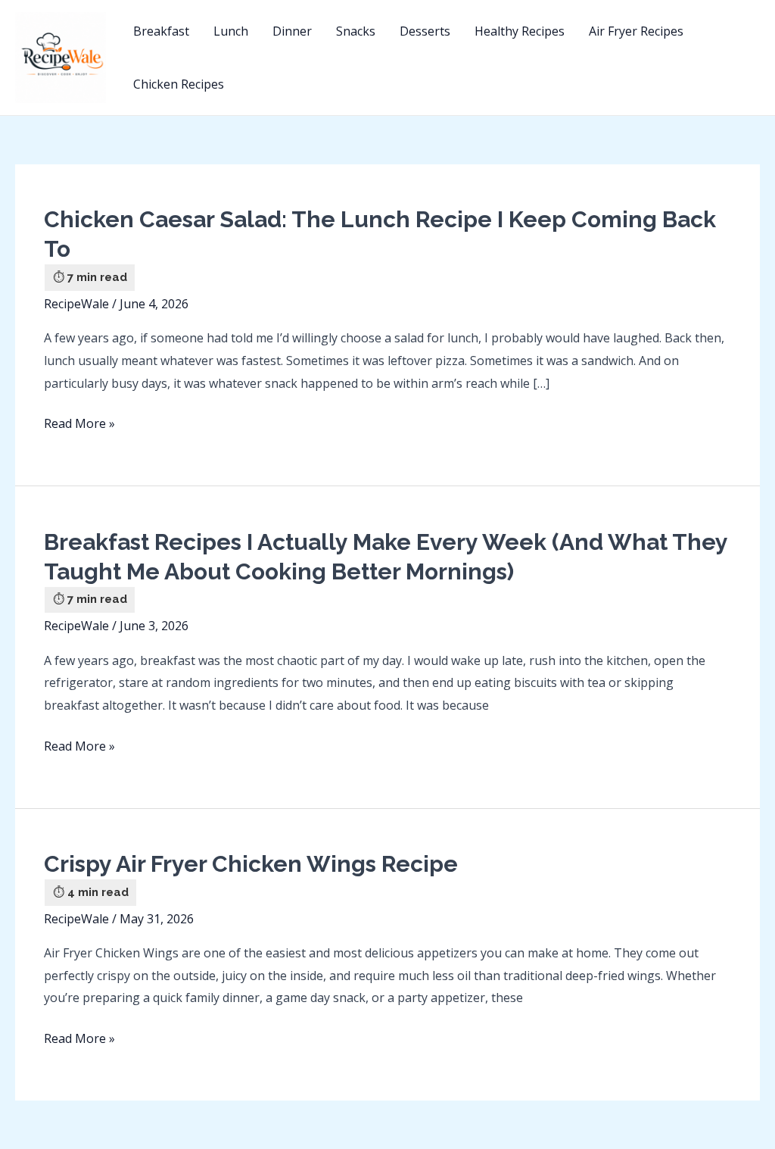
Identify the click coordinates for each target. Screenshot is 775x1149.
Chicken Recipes (178, 84)
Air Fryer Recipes (636, 31)
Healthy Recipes (520, 31)
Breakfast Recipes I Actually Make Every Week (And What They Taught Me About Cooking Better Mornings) (385, 557)
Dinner (292, 31)
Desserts (425, 31)
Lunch (230, 31)
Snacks (355, 31)
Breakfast (161, 31)
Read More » (79, 425)
